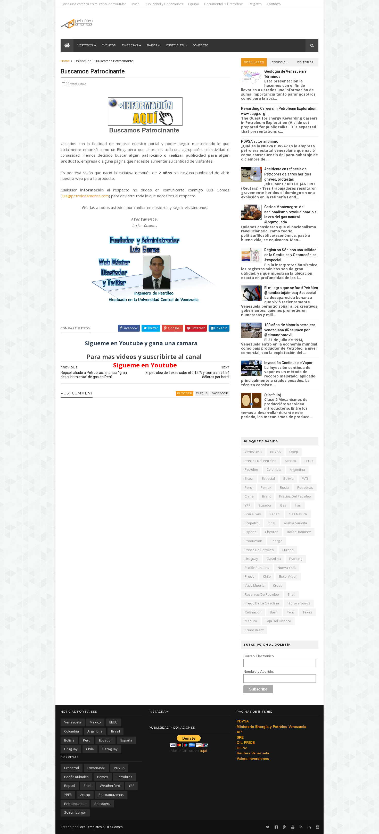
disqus (202, 393)
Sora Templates (90, 827)
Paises (152, 45)
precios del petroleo (260, 460)
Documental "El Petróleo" (224, 4)
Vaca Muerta (255, 585)
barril (274, 612)
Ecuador (265, 505)
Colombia (274, 469)
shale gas (253, 514)
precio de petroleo (259, 549)
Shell (291, 594)
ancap (85, 794)
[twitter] (267, 827)
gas (283, 505)
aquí (203, 750)
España (251, 531)
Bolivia (288, 478)
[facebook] (276, 827)
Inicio (135, 4)
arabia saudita (295, 523)
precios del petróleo (295, 496)
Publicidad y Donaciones (164, 4)
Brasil (249, 478)
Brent (266, 496)
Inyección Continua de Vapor (288, 363)
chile (267, 576)
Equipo (193, 4)
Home (65, 60)
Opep (293, 451)
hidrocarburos (298, 603)
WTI (305, 478)
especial (268, 478)
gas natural (298, 514)
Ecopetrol (252, 523)
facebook (219, 393)
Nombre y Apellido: (258, 671)
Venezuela (253, 451)
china (249, 496)
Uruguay (251, 558)
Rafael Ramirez (299, 531)
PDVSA (275, 451)
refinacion (253, 612)
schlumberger (75, 812)
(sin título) (272, 395)
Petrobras (305, 487)
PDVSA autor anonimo (259, 141)
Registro (255, 4)
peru (248, 487)
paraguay (110, 749)
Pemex (266, 487)
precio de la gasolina (262, 603)
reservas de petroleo (262, 594)
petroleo (251, 469)
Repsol (274, 514)
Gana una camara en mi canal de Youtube (93, 4)
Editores (305, 62)
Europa (288, 549)
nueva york (287, 567)
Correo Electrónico (258, 656)
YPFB (271, 523)
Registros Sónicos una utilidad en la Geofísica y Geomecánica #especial (290, 255)
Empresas (130, 45)
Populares (254, 62)
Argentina (297, 469)
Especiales (175, 45)
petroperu (102, 803)
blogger (184, 393)
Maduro (251, 621)
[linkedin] (309, 827)
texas (307, 612)
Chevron (271, 531)
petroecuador (75, 803)
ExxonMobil (288, 576)
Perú (290, 612)
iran (298, 505)
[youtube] (292, 827)
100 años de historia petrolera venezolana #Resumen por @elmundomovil (289, 330)
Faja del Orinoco (278, 621)
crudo (278, 585)
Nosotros (85, 45)
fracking (295, 558)
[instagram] (317, 827)
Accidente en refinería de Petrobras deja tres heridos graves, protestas (287, 174)
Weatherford (110, 785)
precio (249, 576)
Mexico (290, 460)
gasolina (274, 558)
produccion (253, 540)
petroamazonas (111, 794)
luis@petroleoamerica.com (85, 195)
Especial (279, 62)
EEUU (308, 460)
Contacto (274, 4)
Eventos (109, 45)
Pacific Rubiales (257, 567)
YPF (247, 505)
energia (277, 540)
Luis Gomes (113, 827)
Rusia (284, 487)
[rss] (301, 827)
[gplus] (284, 827)
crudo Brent (254, 630)
